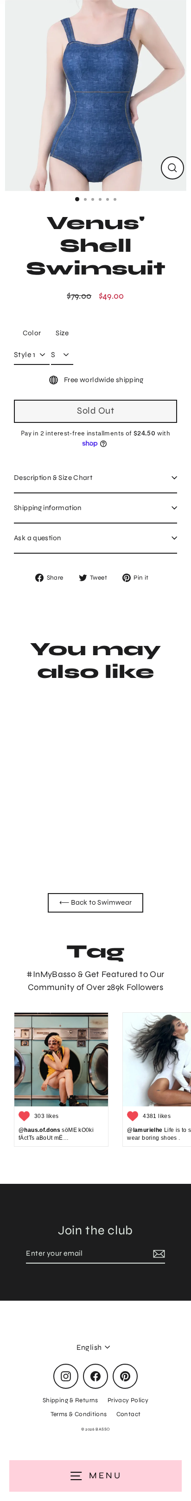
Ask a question (37, 538)
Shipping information (48, 508)
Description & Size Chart (53, 477)
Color (32, 333)
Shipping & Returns (70, 1400)
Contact (128, 1414)
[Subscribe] (157, 1254)
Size (62, 333)
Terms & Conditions (79, 1414)
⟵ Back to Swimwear (95, 902)
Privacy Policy (128, 1400)
